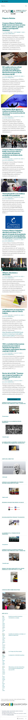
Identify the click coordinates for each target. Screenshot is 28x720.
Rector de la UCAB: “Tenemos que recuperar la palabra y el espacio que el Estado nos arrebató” (12, 376)
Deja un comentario (9, 33)
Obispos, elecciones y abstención (10, 273)
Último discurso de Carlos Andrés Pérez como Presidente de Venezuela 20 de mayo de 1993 (16, 668)
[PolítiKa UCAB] (14, 11)
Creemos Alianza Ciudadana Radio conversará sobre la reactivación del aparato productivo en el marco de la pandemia (12, 153)
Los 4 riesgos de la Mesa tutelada (15, 651)
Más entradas (12, 399)
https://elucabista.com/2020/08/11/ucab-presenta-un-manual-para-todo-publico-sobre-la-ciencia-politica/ (12, 334)
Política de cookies (10, 714)
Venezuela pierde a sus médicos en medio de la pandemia (13, 194)
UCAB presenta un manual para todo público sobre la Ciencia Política (13, 311)
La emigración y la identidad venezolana (16, 655)
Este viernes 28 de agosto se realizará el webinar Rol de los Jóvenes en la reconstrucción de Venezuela (13, 112)
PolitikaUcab (8, 32)
